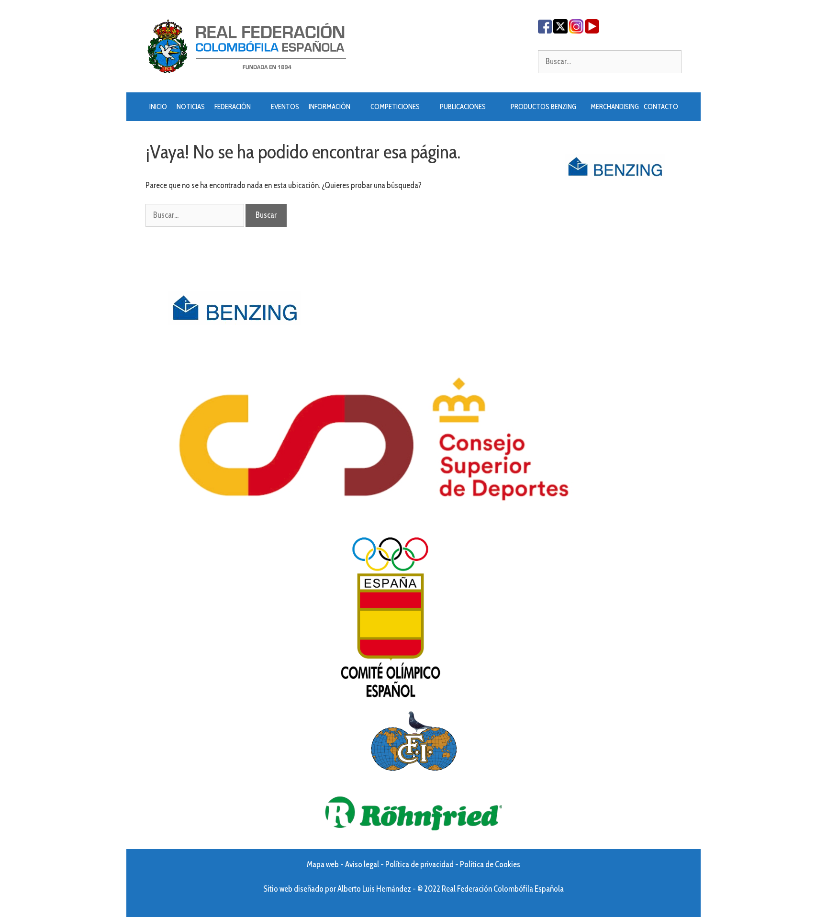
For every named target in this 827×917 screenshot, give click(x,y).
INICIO (158, 106)
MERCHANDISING (615, 106)
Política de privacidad (419, 864)
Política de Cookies (490, 864)
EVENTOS (285, 106)
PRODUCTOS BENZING (543, 106)
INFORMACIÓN (329, 106)
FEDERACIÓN (232, 106)
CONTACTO (661, 106)
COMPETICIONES (395, 106)
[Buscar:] (610, 61)
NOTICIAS (191, 106)
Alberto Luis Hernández (374, 889)
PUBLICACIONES (463, 106)
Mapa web (323, 864)
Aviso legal (362, 864)
